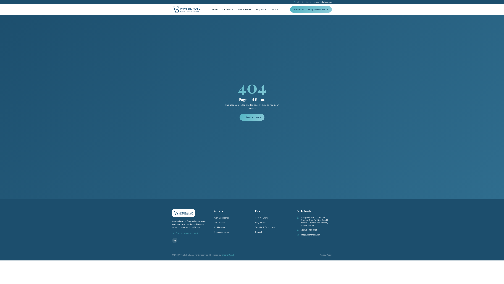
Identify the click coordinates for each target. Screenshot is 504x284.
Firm (274, 9)
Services (226, 9)
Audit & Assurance (221, 218)
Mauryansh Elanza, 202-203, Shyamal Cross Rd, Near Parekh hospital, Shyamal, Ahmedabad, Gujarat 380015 (314, 221)
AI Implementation (221, 232)
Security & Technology (265, 227)
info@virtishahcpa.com (323, 2)
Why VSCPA (261, 9)
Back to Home (253, 117)
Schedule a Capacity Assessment (309, 9)
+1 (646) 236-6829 (304, 2)
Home (214, 9)
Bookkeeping (219, 227)
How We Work (244, 9)
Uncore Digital (228, 255)
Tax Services (219, 222)
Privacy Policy (326, 255)
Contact (258, 232)
